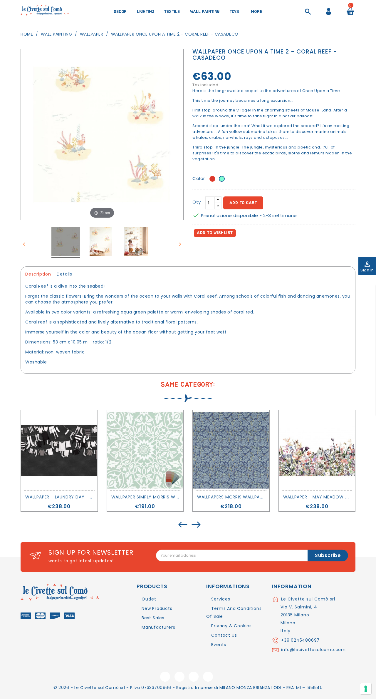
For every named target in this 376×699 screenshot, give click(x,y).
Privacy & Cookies (231, 626)
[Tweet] (211, 250)
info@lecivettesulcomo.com (313, 650)
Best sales (153, 618)
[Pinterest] (223, 250)
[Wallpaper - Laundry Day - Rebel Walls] (59, 450)
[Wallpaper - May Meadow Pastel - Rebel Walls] (317, 450)
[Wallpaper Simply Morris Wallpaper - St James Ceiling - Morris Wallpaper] (145, 450)
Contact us (224, 635)
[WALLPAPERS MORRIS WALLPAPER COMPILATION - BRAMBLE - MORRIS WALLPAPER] (231, 450)
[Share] (198, 250)
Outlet (149, 599)
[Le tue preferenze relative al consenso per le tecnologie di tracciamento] (365, 688)
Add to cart (243, 203)
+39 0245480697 (300, 640)
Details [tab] (64, 274)
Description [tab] (38, 274)
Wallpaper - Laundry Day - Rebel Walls (71, 497)
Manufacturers (158, 627)
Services (220, 599)
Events (218, 645)
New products (157, 608)
